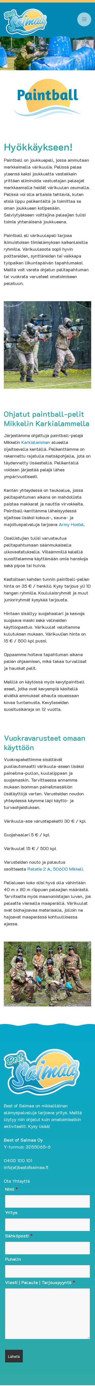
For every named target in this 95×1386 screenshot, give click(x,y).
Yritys (11, 1212)
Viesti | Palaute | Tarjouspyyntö (40, 1282)
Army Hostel (71, 524)
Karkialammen (35, 442)
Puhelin (13, 1259)
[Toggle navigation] (84, 19)
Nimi (11, 1189)
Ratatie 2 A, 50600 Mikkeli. (55, 869)
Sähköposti (19, 1235)
